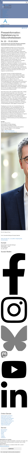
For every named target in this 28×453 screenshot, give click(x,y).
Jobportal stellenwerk (5, 424)
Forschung (5, 12)
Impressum (3, 437)
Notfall (2, 433)
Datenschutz (3, 431)
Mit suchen (7, 5)
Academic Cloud (8, 422)
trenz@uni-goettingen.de (9, 130)
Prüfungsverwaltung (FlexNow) (7, 418)
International (5, 17)
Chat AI (2, 422)
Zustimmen (11, 448)
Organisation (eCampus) (6, 417)
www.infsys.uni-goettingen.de (11, 132)
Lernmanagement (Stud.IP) (6, 419)
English (25, 28)
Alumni (4, 16)
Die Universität (6, 9)
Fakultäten (5, 11)
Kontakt (2, 432)
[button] (2, 25)
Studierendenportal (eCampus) (7, 421)
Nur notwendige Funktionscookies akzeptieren (10, 452)
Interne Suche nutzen (8, 7)
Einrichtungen (5, 15)
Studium (4, 13)
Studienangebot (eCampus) (6, 415)
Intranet (2, 435)
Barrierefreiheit (4, 429)
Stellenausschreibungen (6, 423)
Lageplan (3, 436)
